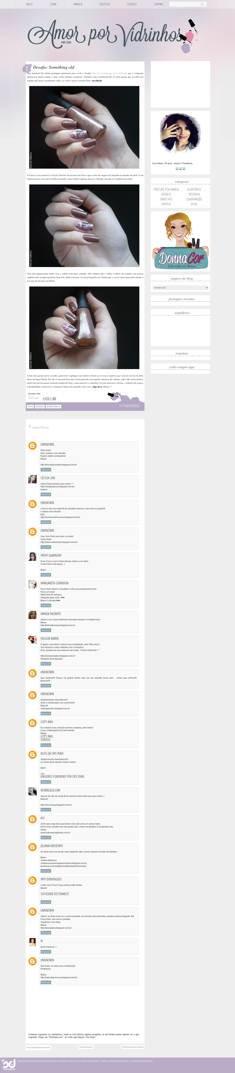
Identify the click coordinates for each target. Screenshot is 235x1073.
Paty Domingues (51, 879)
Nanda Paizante (51, 613)
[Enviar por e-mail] (44, 398)
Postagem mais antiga (133, 1047)
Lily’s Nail (47, 736)
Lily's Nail (47, 721)
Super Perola (53, 407)
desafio (40, 407)
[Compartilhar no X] (51, 398)
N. (42, 941)
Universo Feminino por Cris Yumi (62, 776)
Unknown (34, 397)
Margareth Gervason (54, 583)
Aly (42, 818)
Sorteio (45, 739)
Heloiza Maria (50, 638)
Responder (45, 470)
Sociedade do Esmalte (55, 893)
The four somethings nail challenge (109, 73)
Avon (30, 407)
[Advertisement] (178, 83)
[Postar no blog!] (48, 398)
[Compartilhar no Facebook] (54, 398)
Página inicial (86, 1047)
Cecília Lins (48, 478)
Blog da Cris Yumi (52, 753)
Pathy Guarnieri (51, 555)
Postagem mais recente (38, 1048)
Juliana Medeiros (52, 845)
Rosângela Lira (50, 790)
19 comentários (129, 406)
